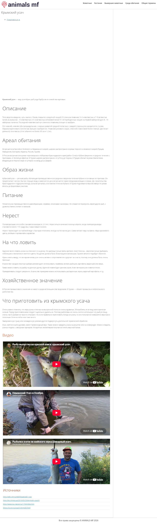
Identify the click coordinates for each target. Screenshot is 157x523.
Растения (98, 3)
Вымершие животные (114, 3)
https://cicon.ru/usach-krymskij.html (16, 508)
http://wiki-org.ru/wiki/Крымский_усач (17, 497)
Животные (87, 3)
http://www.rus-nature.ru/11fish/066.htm (18, 504)
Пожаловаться (13, 20)
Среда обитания (132, 3)
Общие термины (149, 3)
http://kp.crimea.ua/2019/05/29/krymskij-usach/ (21, 500)
